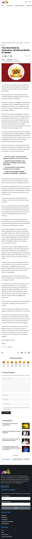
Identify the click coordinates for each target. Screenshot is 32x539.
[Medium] (5, 486)
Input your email (6, 501)
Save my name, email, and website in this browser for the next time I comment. (16, 408)
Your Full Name (6, 496)
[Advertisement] (16, 25)
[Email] (5, 56)
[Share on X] (3, 56)
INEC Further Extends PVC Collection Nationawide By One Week (11, 439)
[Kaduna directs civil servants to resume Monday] (26, 426)
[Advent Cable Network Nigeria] (5, 2)
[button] (23, 2)
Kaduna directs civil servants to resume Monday (10, 424)
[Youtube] (2, 486)
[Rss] (8, 486)
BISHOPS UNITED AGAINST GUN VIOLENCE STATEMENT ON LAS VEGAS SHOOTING (14, 162)
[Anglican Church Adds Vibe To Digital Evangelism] (26, 434)
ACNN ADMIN (9, 59)
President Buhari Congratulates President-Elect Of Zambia (14, 168)
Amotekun (10, 346)
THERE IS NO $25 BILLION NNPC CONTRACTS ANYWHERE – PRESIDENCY (15, 172)
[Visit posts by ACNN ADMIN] (3, 60)
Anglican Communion (17, 459)
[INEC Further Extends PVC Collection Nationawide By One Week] (26, 441)
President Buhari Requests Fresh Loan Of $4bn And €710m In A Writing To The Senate (11, 448)
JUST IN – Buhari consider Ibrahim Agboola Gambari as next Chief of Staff (15, 157)
